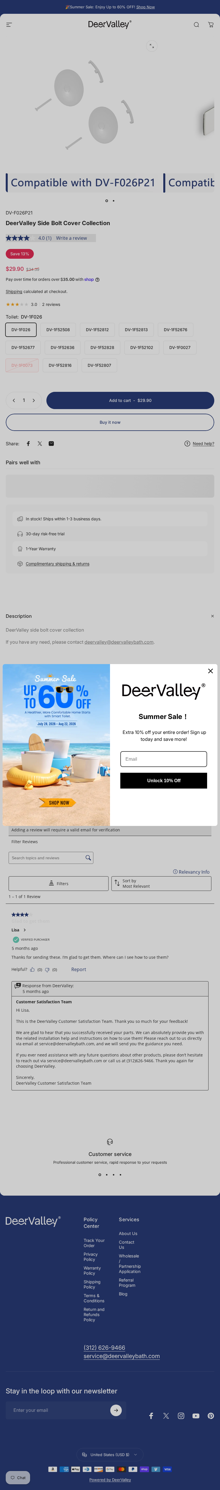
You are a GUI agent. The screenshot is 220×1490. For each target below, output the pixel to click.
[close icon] (210, 671)
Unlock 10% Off (163, 780)
